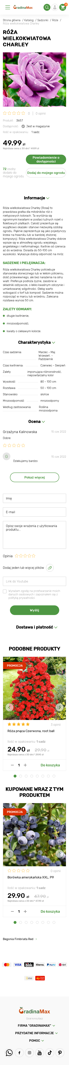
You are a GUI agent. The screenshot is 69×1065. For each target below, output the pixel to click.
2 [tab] (20, 776)
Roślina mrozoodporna (48, 408)
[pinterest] (59, 1052)
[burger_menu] (7, 7)
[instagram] (29, 1052)
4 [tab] (31, 776)
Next (59, 707)
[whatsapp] (9, 1052)
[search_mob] (47, 7)
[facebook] (19, 1052)
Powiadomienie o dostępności (46, 159)
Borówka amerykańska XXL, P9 (30, 877)
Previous (9, 707)
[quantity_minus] (12, 765)
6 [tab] (42, 776)
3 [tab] (26, 776)
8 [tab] (54, 776)
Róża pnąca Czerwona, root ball (30, 731)
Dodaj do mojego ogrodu (46, 173)
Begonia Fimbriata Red (18, 939)
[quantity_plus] (25, 765)
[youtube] (39, 1052)
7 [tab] (48, 776)
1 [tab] (15, 776)
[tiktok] (49, 1052)
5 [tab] (37, 776)
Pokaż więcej (34, 477)
